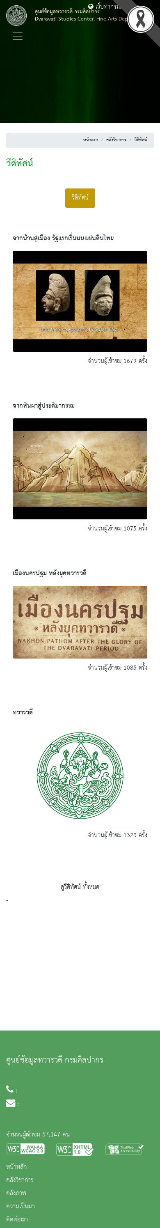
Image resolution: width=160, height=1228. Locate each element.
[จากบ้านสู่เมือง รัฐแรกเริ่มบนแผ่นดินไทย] (80, 301)
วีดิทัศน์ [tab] (80, 198)
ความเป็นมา (20, 1206)
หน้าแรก (90, 140)
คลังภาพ (16, 1193)
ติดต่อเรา (17, 1220)
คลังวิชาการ (116, 140)
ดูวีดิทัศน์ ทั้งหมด (80, 887)
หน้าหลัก (16, 1167)
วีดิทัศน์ (141, 140)
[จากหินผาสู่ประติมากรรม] (80, 468)
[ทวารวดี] (80, 775)
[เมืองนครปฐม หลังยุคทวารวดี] (80, 622)
